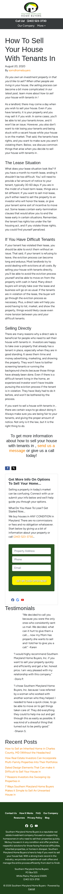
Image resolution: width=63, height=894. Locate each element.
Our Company (26, 25)
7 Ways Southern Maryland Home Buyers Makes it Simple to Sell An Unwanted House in (29, 790)
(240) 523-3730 (36, 21)
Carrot (31, 889)
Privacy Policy (34, 817)
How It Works (26, 813)
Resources (19, 817)
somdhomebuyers (19, 70)
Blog (47, 817)
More (40, 25)
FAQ (38, 813)
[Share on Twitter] (13, 468)
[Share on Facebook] (7, 468)
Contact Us (11, 813)
